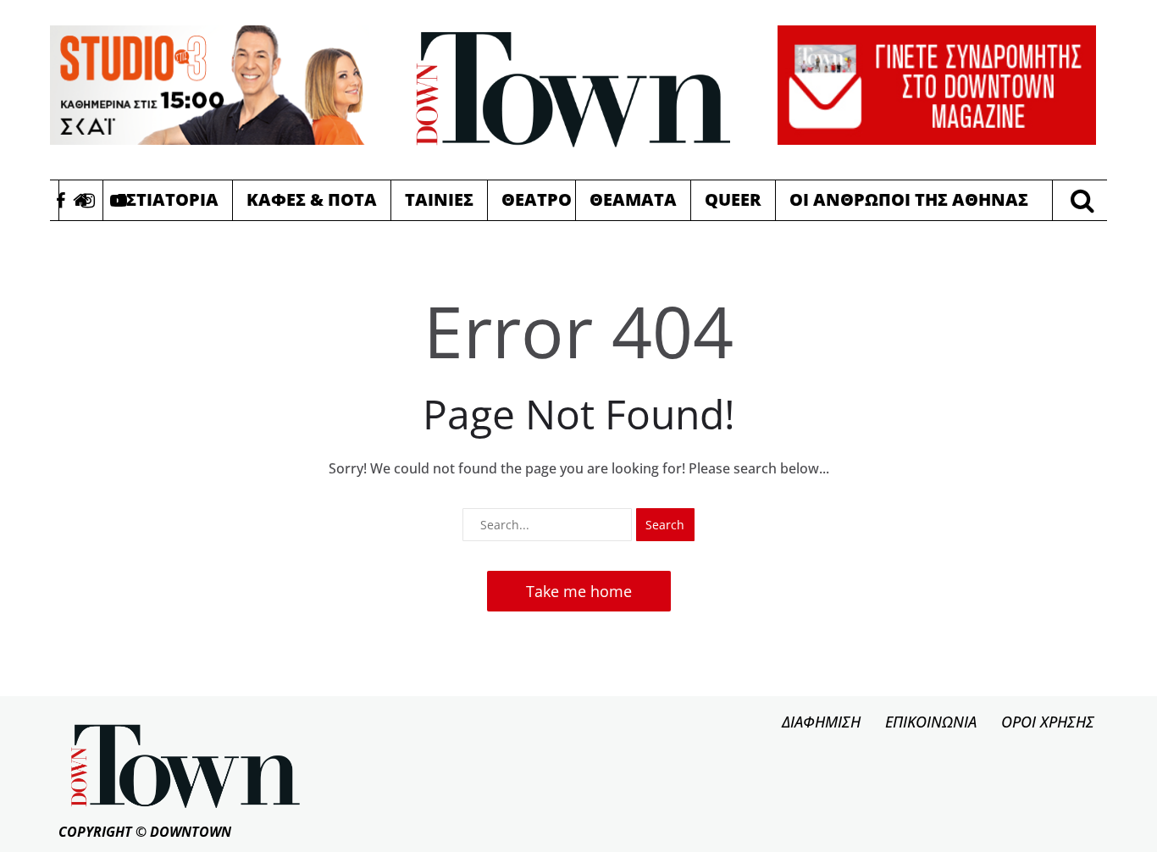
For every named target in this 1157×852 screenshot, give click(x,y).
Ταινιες (439, 199)
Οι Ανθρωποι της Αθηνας (908, 199)
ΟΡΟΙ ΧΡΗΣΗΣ (1047, 721)
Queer (733, 199)
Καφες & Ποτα (311, 199)
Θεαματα (633, 199)
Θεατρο (536, 199)
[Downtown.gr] (573, 89)
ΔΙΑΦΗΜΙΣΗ (821, 721)
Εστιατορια (168, 199)
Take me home (579, 591)
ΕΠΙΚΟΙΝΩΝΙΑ (931, 721)
